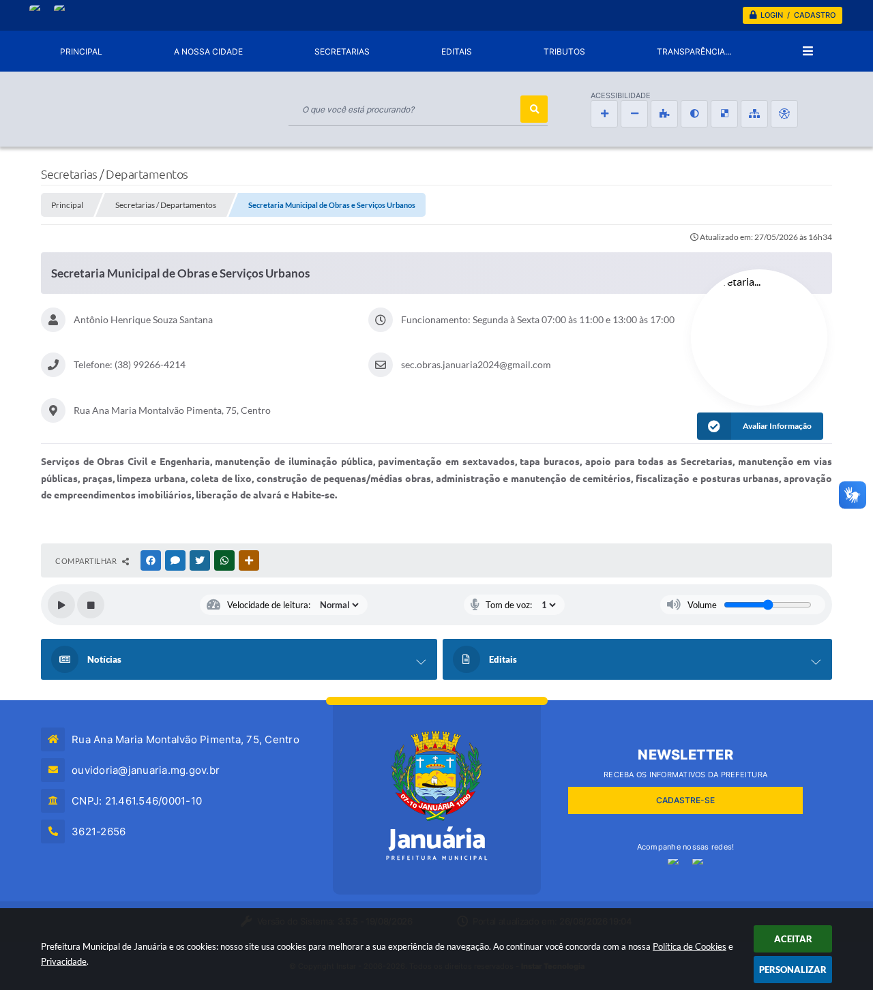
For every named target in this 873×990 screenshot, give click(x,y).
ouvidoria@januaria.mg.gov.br (146, 770)
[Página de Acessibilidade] (784, 113)
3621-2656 (98, 831)
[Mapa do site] (754, 113)
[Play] (61, 604)
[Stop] (90, 604)
